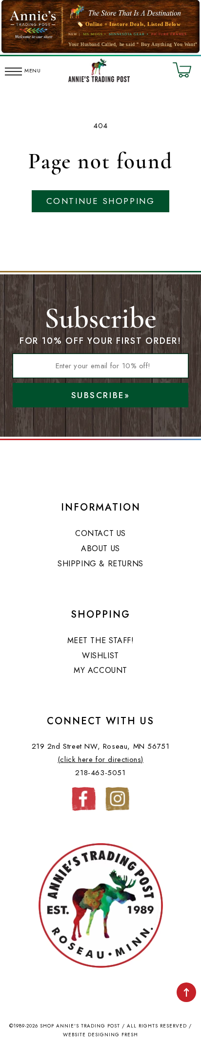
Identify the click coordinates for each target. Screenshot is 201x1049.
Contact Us (100, 533)
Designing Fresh (113, 1034)
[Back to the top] (186, 992)
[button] (13, 70)
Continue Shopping (100, 201)
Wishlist (100, 655)
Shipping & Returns (100, 563)
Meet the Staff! (100, 640)
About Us (100, 548)
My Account (100, 670)
